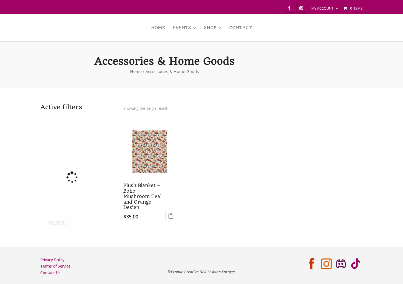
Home (158, 28)
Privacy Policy (52, 259)
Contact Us (50, 272)
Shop (210, 28)
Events (181, 28)
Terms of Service (55, 266)
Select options (170, 215)
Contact (240, 28)
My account (322, 8)
